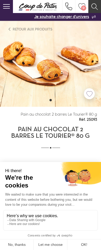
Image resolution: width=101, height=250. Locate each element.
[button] (50, 100)
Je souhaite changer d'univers (61, 17)
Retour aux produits (32, 29)
